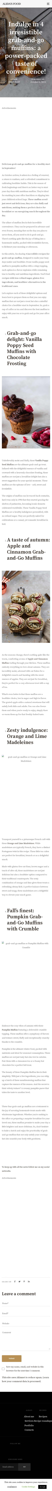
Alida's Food (14, 82)
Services (29, 1421)
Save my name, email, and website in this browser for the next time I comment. (25, 1369)
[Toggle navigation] (41, 4)
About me (29, 1416)
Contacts (29, 1429)
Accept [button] (42, 1487)
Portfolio (29, 1425)
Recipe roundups (43, 1421)
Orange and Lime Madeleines (20, 843)
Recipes (43, 1416)
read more (12, 1487)
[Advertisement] (26, 136)
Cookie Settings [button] (28, 1487)
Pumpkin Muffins (10, 1030)
